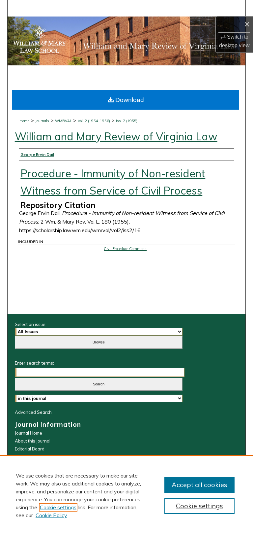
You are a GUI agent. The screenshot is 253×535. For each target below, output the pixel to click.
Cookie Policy (51, 515)
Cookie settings (58, 507)
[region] (126, 495)
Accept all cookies (199, 485)
